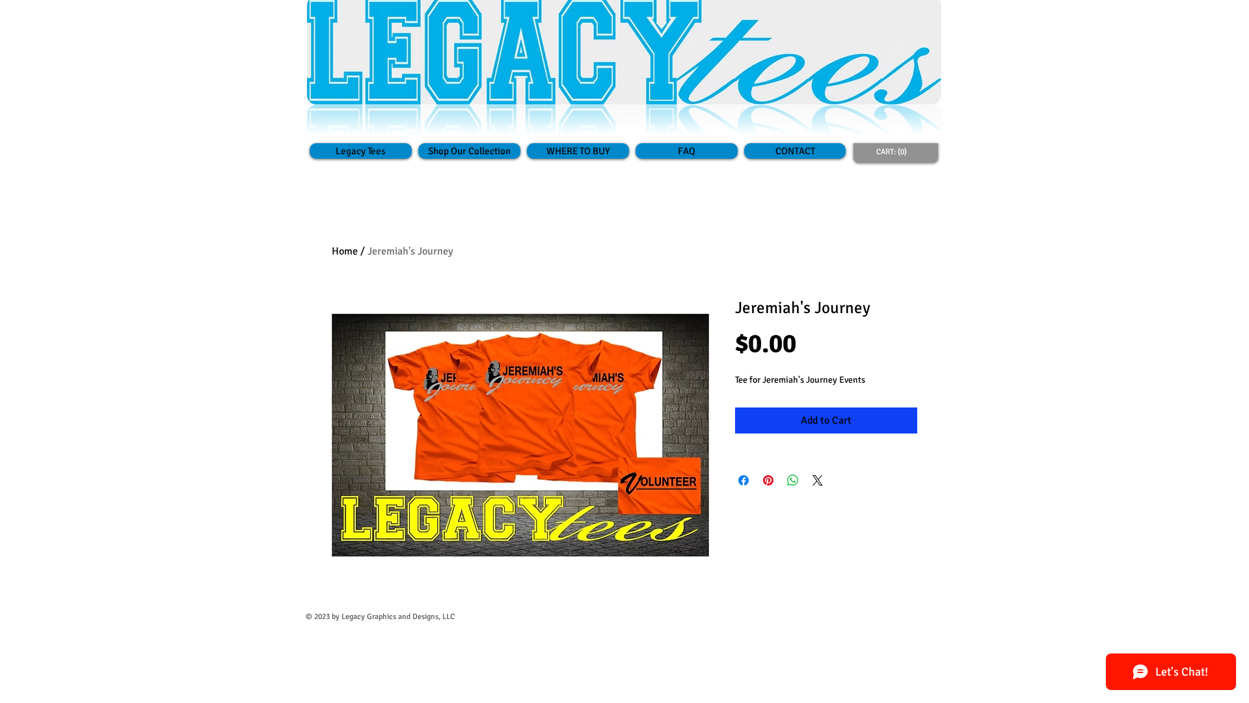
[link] (893, 151)
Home (345, 251)
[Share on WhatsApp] (793, 480)
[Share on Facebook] (743, 480)
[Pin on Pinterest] (768, 480)
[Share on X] (818, 480)
